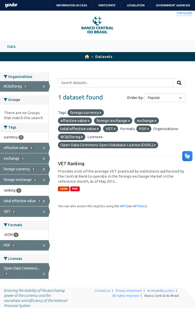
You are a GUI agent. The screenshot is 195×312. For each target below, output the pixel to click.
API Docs (139, 206)
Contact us (102, 290)
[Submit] (179, 83)
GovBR (11, 5)
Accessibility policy (160, 290)
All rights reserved (125, 295)
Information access (71, 5)
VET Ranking (71, 163)
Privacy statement (129, 290)
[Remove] (100, 112)
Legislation (135, 5)
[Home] (87, 56)
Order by (135, 98)
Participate (107, 5)
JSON (64, 188)
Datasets (103, 56)
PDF (75, 188)
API (122, 206)
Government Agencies (173, 5)
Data (11, 46)
